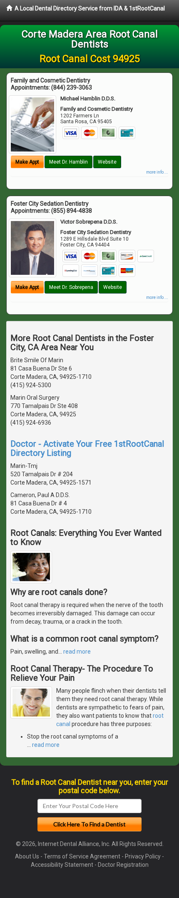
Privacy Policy (143, 856)
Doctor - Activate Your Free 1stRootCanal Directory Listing (87, 448)
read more (77, 651)
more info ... (157, 172)
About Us (27, 856)
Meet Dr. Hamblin (68, 162)
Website (107, 162)
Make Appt (27, 162)
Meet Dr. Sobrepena (71, 287)
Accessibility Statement (62, 864)
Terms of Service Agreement (82, 856)
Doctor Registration (123, 864)
